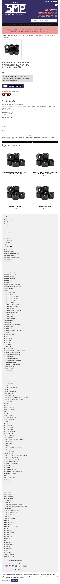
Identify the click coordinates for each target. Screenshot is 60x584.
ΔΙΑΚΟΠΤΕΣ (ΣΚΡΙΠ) (9, 314)
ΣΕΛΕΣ (5, 480)
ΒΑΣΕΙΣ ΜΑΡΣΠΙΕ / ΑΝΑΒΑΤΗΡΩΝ (12, 286)
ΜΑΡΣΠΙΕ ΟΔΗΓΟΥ (9, 407)
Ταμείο (6, 244)
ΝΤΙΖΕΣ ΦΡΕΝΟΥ (8, 433)
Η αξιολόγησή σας (8, 117)
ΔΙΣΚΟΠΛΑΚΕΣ (7, 322)
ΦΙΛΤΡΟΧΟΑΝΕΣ (8, 536)
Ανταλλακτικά (11, 35)
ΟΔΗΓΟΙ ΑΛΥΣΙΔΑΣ (9, 435)
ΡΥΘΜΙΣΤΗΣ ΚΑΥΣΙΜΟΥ (10, 474)
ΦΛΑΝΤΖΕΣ (7, 538)
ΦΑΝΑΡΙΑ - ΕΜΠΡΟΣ (9, 522)
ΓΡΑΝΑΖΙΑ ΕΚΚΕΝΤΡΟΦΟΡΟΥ (12, 306)
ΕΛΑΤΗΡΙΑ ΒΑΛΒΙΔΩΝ (9, 328)
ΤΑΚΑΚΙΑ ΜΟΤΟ (8, 500)
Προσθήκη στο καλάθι (15, 86)
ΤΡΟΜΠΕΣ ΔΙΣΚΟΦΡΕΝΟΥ (11, 512)
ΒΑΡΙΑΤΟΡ (6, 282)
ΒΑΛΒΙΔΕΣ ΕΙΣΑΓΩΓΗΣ (10, 274)
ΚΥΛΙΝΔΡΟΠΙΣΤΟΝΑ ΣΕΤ (10, 391)
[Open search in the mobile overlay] (44, 20)
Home (4, 35)
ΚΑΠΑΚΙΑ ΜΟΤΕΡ (8, 369)
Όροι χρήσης (7, 238)
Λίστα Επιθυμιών (8, 234)
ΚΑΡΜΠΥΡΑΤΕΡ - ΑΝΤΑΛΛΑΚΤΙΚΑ (12, 373)
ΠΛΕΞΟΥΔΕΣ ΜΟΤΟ (9, 451)
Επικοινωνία (7, 224)
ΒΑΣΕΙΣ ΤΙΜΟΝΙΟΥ (9, 288)
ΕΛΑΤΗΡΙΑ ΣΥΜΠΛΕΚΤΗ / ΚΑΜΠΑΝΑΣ (13, 330)
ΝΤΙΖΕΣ (6, 423)
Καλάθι (6, 228)
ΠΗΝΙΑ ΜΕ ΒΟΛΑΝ (8, 441)
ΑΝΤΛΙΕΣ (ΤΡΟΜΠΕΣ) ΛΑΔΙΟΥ (11, 264)
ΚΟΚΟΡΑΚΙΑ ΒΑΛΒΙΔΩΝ (10, 381)
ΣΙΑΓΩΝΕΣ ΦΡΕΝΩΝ (9, 482)
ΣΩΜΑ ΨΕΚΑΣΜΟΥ (9, 498)
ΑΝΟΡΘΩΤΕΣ (7, 262)
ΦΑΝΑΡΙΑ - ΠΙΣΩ (8, 524)
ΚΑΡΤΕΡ (6, 375)
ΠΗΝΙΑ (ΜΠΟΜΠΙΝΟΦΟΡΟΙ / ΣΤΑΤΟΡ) (13, 439)
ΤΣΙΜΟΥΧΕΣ (7, 516)
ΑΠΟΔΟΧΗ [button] (14, 580)
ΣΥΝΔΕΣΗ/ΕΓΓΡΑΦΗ (50, 1)
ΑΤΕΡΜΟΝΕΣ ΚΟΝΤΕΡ (10, 272)
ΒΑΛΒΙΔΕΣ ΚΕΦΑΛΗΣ (9, 278)
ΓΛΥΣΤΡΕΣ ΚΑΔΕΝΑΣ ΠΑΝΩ (11, 298)
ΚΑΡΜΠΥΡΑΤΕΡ (8, 371)
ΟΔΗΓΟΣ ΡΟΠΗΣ (8, 437)
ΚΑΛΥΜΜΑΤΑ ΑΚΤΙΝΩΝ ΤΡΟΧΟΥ (12, 355)
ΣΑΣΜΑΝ (6, 476)
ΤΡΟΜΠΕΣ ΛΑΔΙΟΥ (9, 514)
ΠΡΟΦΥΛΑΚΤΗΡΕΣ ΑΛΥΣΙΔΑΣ (11, 459)
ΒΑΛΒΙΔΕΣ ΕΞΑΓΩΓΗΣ (9, 276)
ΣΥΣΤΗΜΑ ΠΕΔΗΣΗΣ (9, 496)
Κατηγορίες (7, 232)
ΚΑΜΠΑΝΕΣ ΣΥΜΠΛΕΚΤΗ (10, 363)
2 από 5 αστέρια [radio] (5, 114)
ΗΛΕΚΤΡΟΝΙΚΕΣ (8, 344)
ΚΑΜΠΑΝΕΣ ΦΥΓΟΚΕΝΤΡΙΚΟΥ (12, 365)
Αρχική (6, 222)
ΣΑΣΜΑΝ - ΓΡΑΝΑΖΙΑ (9, 478)
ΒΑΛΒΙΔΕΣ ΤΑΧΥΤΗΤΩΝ (10, 280)
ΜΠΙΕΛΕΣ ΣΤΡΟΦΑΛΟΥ (10, 417)
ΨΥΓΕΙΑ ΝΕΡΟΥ (8, 548)
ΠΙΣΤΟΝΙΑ (6, 445)
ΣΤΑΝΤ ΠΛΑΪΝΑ (8, 488)
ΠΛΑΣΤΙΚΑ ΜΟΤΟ (8, 449)
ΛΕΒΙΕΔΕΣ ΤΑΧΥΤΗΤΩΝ (10, 401)
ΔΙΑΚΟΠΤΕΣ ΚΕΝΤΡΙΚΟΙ (10, 318)
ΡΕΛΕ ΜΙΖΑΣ (7, 466)
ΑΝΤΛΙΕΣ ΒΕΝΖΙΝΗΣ (9, 266)
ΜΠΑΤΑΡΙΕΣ (7, 413)
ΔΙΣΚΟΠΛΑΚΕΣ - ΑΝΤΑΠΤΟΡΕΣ (12, 324)
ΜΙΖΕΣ (5, 411)
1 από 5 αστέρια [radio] (3, 114)
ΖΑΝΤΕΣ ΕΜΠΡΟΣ (8, 338)
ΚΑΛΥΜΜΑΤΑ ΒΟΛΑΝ (9, 357)
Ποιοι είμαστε (8, 240)
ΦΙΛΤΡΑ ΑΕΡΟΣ (8, 530)
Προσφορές (7, 242)
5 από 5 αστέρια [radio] (11, 114)
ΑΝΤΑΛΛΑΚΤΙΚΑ (12, 25)
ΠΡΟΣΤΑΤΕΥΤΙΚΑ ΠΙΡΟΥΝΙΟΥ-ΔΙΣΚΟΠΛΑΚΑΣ (15, 455)
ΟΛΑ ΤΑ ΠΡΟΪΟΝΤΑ (31, 25)
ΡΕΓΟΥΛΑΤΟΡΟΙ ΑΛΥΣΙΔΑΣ (11, 462)
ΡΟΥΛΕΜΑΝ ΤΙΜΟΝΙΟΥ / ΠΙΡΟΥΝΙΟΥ (13, 472)
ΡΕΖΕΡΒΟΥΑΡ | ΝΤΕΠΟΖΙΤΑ (11, 464)
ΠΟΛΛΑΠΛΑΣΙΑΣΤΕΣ (9, 453)
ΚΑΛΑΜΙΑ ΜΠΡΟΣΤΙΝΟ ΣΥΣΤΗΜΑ (12, 353)
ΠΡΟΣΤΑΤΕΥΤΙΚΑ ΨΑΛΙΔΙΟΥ (11, 457)
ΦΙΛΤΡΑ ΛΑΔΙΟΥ (8, 534)
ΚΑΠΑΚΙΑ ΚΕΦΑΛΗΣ (9, 367)
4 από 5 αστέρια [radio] (9, 114)
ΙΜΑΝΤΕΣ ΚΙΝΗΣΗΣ (9, 348)
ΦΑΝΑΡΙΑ (6, 520)
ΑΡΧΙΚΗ (5, 25)
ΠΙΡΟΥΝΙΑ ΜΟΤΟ (8, 443)
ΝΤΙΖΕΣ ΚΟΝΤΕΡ (8, 429)
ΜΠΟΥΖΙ (6, 421)
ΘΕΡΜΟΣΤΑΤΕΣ (8, 346)
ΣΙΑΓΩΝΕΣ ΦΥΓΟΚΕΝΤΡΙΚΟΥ (11, 484)
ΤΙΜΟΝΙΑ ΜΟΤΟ (8, 508)
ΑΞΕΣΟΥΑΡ (22, 25)
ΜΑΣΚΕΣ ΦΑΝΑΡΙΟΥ (9, 409)
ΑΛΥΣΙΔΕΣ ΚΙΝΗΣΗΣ (9, 252)
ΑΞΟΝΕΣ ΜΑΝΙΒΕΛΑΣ (9, 270)
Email (3, 131)
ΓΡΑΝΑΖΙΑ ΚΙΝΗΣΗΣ (9, 308)
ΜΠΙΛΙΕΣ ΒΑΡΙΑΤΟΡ (21, 35)
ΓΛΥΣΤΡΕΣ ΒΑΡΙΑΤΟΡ (9, 294)
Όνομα (4, 126)
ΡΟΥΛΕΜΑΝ (7, 468)
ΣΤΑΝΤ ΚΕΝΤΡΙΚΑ (8, 486)
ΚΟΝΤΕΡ (6, 385)
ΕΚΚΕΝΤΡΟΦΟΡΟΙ (9, 326)
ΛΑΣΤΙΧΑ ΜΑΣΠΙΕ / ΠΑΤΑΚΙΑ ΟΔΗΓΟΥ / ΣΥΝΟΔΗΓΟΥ (17, 397)
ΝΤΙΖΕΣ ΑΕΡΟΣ (8, 425)
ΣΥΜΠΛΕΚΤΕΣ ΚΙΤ (8, 494)
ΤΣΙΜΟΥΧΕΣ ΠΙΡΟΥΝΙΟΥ (10, 518)
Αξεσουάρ (7, 550)
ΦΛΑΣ (5, 540)
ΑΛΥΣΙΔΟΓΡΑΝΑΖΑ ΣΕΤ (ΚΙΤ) (11, 254)
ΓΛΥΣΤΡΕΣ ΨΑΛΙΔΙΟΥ (9, 302)
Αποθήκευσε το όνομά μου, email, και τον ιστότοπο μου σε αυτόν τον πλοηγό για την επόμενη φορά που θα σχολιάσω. (29, 137)
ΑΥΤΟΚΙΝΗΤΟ (7, 552)
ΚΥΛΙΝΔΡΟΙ (7, 389)
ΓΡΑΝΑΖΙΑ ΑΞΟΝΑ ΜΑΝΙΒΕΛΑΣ (12, 304)
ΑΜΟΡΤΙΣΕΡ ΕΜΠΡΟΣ (9, 256)
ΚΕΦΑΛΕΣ (6, 377)
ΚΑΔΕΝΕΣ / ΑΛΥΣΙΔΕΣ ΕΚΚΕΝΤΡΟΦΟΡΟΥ (14, 351)
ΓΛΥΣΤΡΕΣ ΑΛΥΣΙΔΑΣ (9, 292)
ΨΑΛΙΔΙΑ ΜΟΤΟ (8, 546)
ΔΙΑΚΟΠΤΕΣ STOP (8, 316)
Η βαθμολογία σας (8, 112)
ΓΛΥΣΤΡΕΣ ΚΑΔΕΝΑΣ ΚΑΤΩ (11, 296)
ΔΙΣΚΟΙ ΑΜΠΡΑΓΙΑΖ (9, 320)
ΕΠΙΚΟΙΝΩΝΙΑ (52, 25)
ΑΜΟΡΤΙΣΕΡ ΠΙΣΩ (8, 260)
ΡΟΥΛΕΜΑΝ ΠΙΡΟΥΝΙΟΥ (10, 470)
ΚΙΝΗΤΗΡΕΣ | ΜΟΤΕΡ (9, 379)
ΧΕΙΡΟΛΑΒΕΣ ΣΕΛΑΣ (9, 544)
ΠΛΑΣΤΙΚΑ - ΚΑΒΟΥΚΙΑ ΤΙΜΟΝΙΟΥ (12, 447)
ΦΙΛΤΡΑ (6, 528)
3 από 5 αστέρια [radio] (7, 114)
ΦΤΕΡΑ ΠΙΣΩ (7, 542)
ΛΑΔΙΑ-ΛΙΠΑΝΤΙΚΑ (8, 393)
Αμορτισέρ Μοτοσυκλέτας (11, 258)
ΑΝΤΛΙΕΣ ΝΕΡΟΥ (8, 268)
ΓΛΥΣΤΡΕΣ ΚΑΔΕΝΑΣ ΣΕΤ (10, 300)
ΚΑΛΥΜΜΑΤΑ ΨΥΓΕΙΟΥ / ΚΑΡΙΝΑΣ (12, 361)
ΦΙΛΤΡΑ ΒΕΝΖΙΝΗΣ (9, 532)
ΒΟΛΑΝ (6, 290)
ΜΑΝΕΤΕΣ (6, 403)
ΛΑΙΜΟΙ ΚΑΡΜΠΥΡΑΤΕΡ (10, 395)
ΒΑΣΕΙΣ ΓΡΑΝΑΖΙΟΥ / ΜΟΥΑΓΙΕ (12, 284)
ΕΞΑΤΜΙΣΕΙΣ (7, 332)
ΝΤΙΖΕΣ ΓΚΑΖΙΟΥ (8, 427)
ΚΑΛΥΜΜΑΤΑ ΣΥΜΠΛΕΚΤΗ (11, 359)
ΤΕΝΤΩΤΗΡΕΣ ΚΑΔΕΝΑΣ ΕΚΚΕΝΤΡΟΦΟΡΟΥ (15, 506)
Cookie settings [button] (6, 580)
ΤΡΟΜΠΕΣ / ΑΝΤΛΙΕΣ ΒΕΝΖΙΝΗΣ (12, 510)
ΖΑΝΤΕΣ (6, 336)
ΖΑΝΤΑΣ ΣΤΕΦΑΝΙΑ (9, 334)
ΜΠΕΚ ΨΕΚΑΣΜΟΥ (8, 415)
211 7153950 (51, 9)
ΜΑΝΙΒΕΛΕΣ (7, 405)
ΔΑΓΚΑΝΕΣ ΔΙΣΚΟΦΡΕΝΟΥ (11, 312)
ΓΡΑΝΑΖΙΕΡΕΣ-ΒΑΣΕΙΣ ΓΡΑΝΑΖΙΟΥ (13, 310)
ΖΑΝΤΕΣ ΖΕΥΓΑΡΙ (8, 340)
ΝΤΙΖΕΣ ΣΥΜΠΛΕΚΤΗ (9, 431)
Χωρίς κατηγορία (9, 556)
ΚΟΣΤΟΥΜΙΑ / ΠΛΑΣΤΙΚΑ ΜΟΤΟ (12, 387)
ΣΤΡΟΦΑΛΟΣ (7, 492)
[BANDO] (6, 95)
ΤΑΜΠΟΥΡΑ (7, 502)
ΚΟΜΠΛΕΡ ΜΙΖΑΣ (8, 383)
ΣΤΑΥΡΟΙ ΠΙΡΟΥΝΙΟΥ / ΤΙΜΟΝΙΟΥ (12, 490)
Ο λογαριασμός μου (9, 236)
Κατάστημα (7, 230)
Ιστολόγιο (6, 226)
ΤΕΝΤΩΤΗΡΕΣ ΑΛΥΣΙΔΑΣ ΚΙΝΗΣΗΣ (13, 504)
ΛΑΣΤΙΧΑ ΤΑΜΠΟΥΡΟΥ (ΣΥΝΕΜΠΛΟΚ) (14, 399)
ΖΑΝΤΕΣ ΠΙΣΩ (7, 342)
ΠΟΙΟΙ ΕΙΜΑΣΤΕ (42, 25)
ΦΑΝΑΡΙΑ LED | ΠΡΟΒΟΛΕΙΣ (11, 526)
